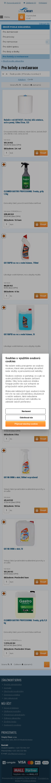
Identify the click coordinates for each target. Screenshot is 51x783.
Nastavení (26, 411)
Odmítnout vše (26, 417)
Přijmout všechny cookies (26, 424)
